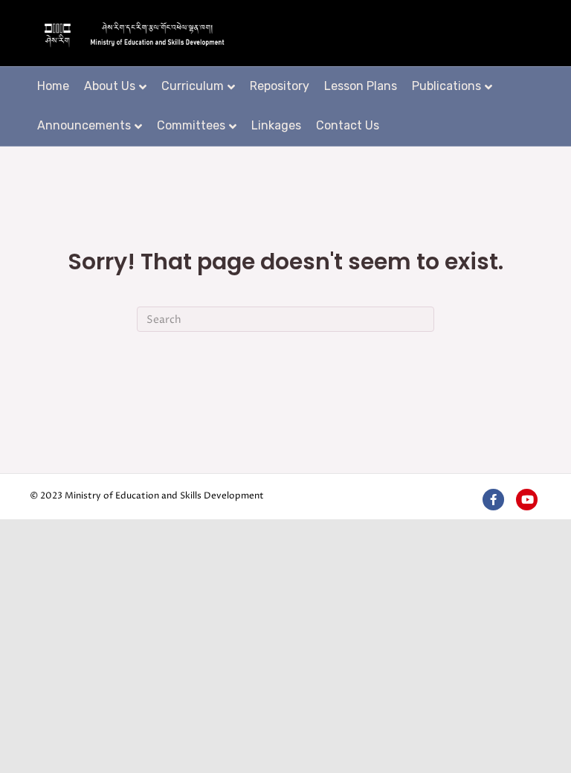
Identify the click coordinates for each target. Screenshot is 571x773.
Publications (446, 86)
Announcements (84, 125)
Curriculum (192, 86)
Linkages (276, 125)
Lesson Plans (360, 86)
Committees (191, 125)
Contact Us (347, 125)
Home (53, 86)
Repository (279, 86)
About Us (109, 86)
